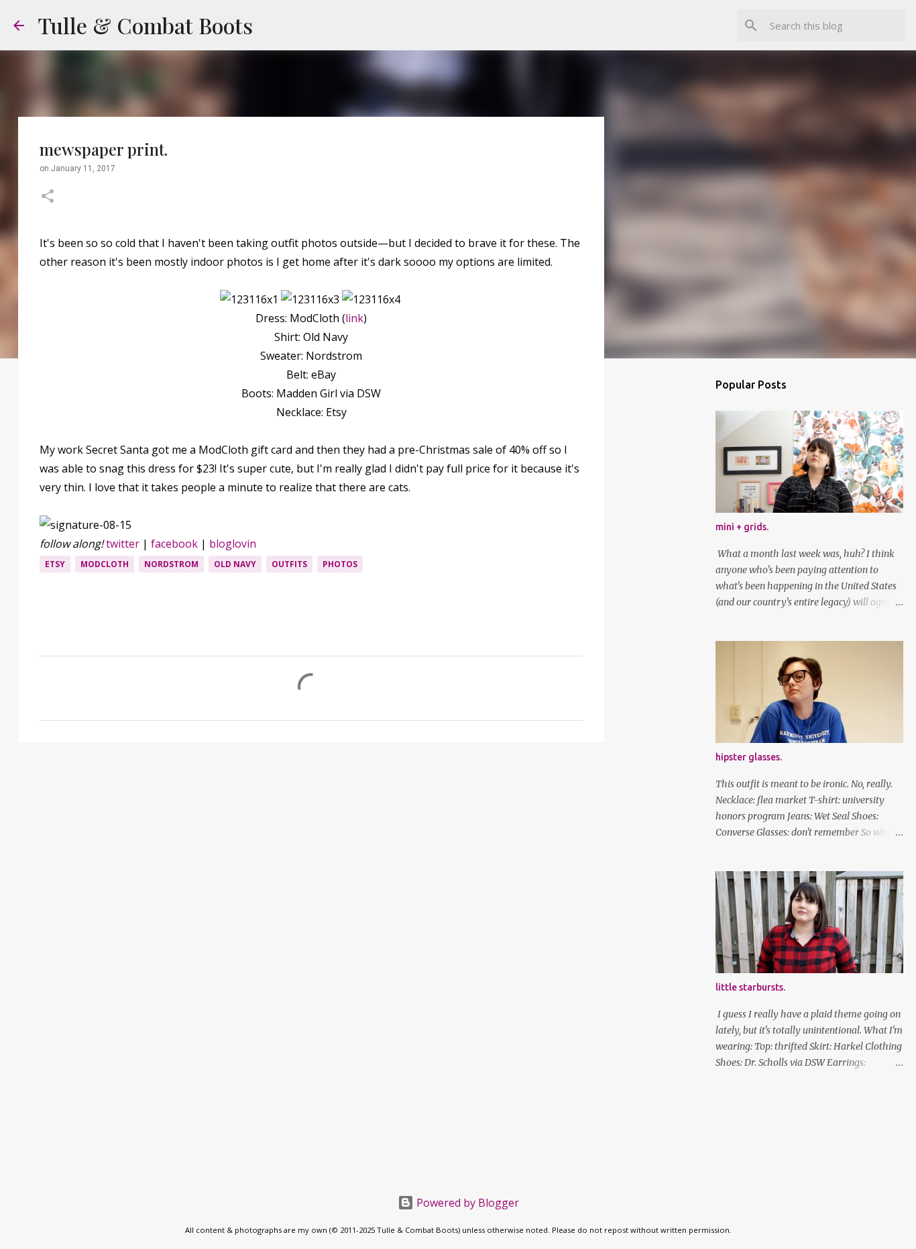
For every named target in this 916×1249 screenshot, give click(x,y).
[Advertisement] (311, 856)
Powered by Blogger (466, 1202)
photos (340, 564)
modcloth (104, 564)
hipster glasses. (748, 757)
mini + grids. (741, 526)
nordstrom (171, 564)
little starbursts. (750, 987)
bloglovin (232, 543)
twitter (122, 543)
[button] (48, 197)
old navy (235, 564)
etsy (55, 564)
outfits (289, 564)
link (354, 318)
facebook (174, 543)
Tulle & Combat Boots (145, 25)
